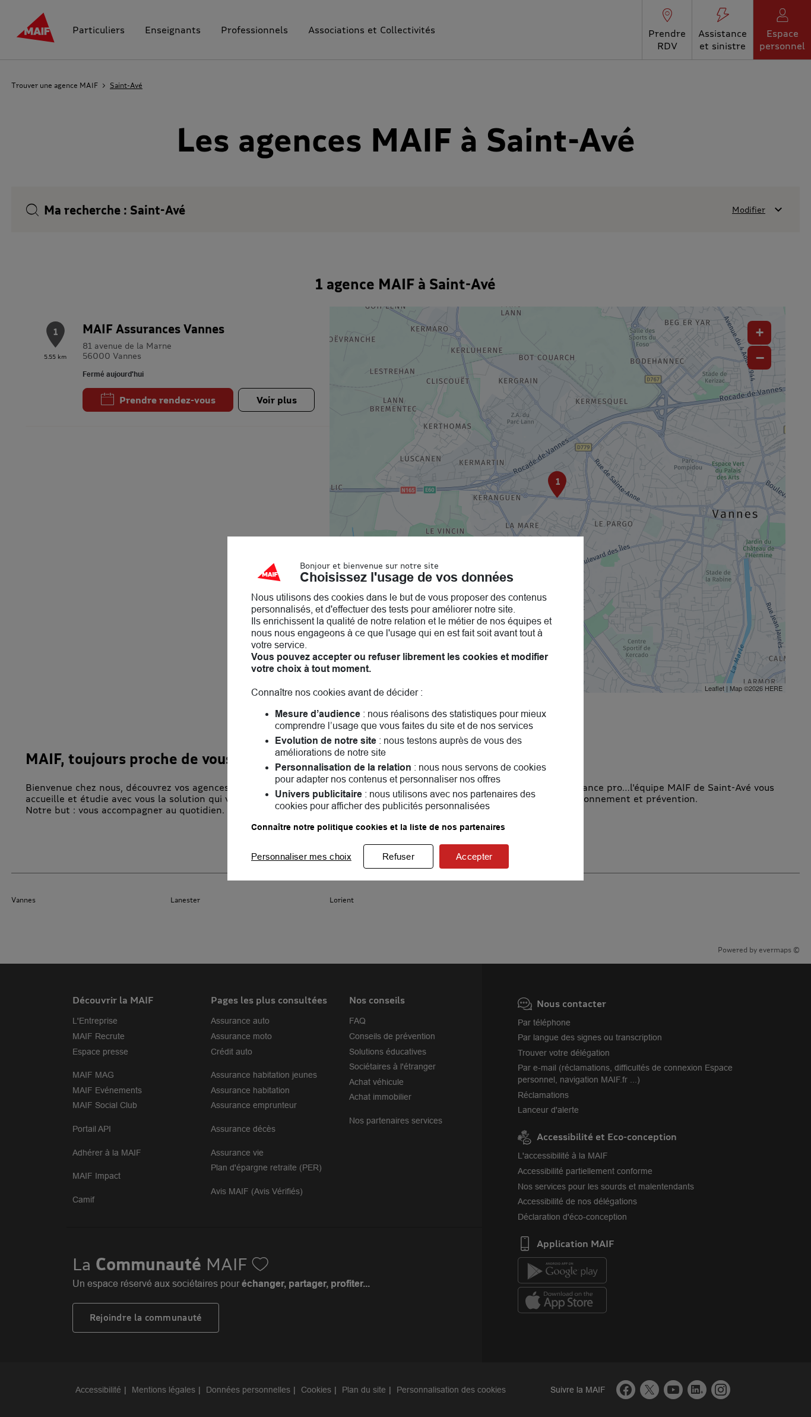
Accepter (474, 856)
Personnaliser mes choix (301, 856)
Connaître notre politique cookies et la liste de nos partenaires (378, 827)
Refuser (398, 856)
